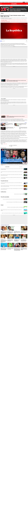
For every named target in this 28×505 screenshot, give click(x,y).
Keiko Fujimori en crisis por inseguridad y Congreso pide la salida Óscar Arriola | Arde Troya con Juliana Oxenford (18, 9)
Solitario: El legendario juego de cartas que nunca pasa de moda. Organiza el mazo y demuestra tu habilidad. (11, 210)
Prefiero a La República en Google (13, 145)
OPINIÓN (8, 5)
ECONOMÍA (10, 5)
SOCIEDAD (13, 5)
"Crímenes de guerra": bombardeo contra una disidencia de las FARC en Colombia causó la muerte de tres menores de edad (12, 178)
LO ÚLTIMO (3, 5)
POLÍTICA (6, 5)
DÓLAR (25, 5)
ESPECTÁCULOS (23, 5)
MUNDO (15, 5)
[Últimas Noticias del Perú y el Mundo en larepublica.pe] (14, 3)
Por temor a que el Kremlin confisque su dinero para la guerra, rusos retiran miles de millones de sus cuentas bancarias (11, 183)
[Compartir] (26, 40)
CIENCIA (17, 5)
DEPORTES (19, 5)
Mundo (2, 13)
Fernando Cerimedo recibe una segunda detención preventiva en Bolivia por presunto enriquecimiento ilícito (15, 116)
